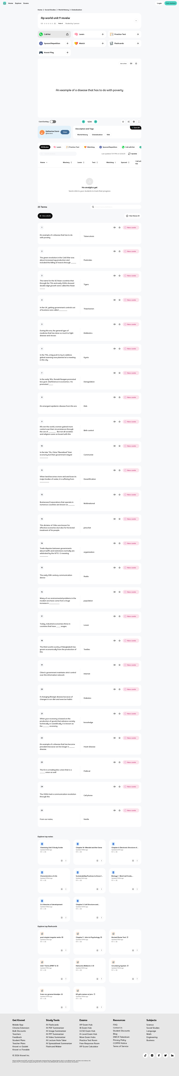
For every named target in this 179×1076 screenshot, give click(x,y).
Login (159, 3)
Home (10, 3)
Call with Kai (130, 147)
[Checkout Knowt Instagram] (152, 1055)
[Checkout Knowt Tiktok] (145, 1055)
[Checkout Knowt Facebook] (158, 1055)
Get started (170, 3)
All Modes (45, 147)
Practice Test (74, 147)
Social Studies (50, 10)
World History (63, 10)
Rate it (60, 23)
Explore (18, 3)
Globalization (76, 10)
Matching (91, 147)
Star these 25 (134, 216)
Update (134, 154)
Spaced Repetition (110, 147)
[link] (54, 852)
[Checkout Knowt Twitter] (165, 1055)
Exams (26, 3)
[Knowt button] (136, 21)
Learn (59, 147)
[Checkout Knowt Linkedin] (172, 1055)
